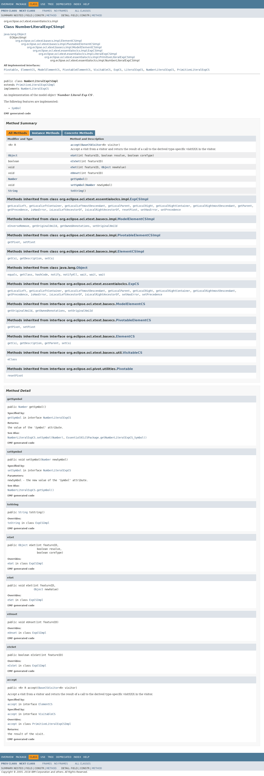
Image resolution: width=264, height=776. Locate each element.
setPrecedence (171, 209)
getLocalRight (143, 205)
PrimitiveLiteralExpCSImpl (35, 84)
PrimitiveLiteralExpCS (193, 69)
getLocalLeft (17, 205)
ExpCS (117, 69)
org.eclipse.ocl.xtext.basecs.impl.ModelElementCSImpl (64, 47)
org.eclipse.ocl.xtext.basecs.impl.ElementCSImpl (48, 40)
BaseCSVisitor (91, 144)
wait (83, 274)
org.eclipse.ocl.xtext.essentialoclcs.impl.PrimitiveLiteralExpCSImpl (89, 57)
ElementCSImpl (131, 251)
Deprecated (63, 4)
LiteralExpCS (133, 69)
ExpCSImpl (139, 199)
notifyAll (70, 274)
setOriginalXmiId (105, 225)
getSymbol (77, 179)
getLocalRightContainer (173, 205)
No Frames (61, 10)
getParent (245, 205)
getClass (26, 274)
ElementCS (28, 69)
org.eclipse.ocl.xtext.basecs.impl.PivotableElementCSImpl (60, 44)
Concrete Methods (79, 133)
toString (77, 190)
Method (51, 15)
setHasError (149, 209)
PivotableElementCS (76, 69)
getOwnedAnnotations (74, 225)
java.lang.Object (15, 34)
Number (12, 179)
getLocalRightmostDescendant (214, 205)
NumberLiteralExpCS (160, 69)
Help (86, 4)
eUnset (75, 173)
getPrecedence (18, 209)
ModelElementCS (49, 69)
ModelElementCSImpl (136, 219)
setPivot (29, 242)
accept (75, 144)
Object (12, 155)
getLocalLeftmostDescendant (85, 205)
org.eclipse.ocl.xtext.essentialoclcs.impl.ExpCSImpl (67, 50)
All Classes (83, 10)
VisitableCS (102, 69)
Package (21, 4)
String (12, 190)
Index (77, 4)
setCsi (49, 258)
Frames (47, 10)
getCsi (12, 258)
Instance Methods (45, 133)
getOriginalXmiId (44, 225)
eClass (12, 359)
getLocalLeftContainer (45, 205)
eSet (74, 167)
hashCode (41, 274)
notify (55, 274)
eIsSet (75, 161)
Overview (7, 4)
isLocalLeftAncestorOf (65, 209)
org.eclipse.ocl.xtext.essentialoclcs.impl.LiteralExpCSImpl (78, 53)
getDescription (31, 258)
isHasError (38, 209)
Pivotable (11, 69)
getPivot (14, 242)
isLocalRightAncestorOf (102, 209)
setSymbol (77, 185)
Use (43, 4)
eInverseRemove (18, 225)
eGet (74, 155)
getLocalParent (119, 205)
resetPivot (129, 209)
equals (12, 274)
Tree (51, 4)
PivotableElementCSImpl (139, 235)
